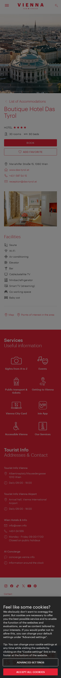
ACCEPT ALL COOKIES (30, 671)
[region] (30, 637)
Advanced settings (30, 662)
